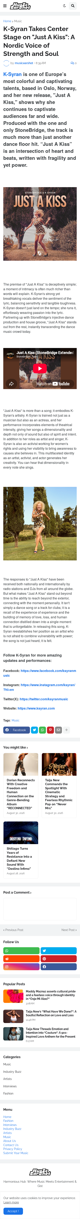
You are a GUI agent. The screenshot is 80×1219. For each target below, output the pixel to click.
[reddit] (21, 958)
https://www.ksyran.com (36, 708)
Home (7, 21)
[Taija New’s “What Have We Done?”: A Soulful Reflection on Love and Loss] (13, 1016)
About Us (9, 1141)
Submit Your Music (15, 1153)
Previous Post (14, 930)
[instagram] (21, 966)
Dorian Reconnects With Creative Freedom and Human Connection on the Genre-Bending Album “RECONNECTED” (21, 794)
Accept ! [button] (13, 1211)
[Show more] (66, 730)
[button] (5, 5)
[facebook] (59, 966)
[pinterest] (59, 958)
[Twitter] (34, 730)
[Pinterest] (50, 730)
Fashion (8, 1093)
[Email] (58, 730)
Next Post (68, 930)
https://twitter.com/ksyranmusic (44, 699)
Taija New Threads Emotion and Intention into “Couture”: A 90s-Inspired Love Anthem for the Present (50, 1032)
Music (18, 21)
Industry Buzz (12, 1071)
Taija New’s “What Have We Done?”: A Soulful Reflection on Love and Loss (51, 1013)
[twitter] (59, 950)
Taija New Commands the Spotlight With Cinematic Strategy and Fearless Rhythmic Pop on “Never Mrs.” (58, 794)
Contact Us (10, 1145)
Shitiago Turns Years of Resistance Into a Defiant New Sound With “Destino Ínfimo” (19, 859)
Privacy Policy (12, 1149)
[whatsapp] (21, 950)
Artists (7, 1079)
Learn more (11, 1202)
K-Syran (12, 73)
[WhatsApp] (42, 730)
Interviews (10, 1086)
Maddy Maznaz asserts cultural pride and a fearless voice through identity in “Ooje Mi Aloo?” (50, 995)
